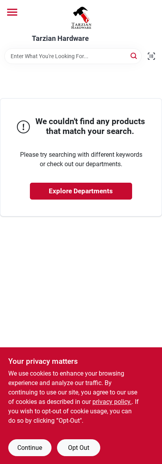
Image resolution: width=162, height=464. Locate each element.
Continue (29, 447)
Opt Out (78, 447)
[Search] (134, 55)
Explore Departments (81, 191)
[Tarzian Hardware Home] (81, 17)
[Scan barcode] (151, 56)
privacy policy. (112, 401)
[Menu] (12, 12)
